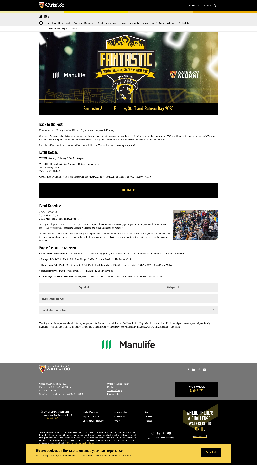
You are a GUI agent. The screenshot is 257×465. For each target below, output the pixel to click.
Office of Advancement (118, 383)
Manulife (71, 323)
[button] (193, 5)
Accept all (211, 452)
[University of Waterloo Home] (52, 5)
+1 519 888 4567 (51, 418)
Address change (114, 390)
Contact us (112, 386)
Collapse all (173, 287)
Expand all (84, 287)
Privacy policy (114, 393)
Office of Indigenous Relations (80, 443)
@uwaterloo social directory (161, 437)
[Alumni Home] (41, 23)
